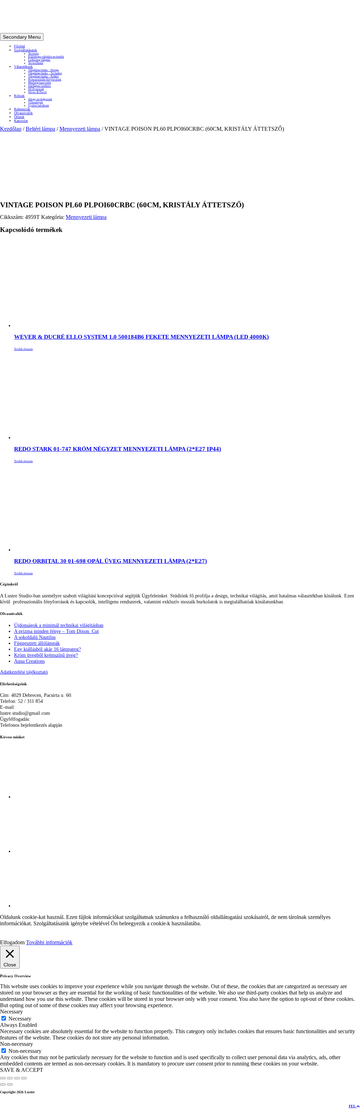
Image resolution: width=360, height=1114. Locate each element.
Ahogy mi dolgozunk (40, 99)
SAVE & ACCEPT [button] (21, 1070)
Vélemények (35, 102)
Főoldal (19, 46)
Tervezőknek (35, 63)
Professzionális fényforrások (44, 79)
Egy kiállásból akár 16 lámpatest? (47, 649)
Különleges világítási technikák (46, 56)
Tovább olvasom (23, 349)
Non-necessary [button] (16, 1044)
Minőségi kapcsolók (39, 82)
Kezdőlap (10, 129)
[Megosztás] (17, 1078)
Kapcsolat (21, 121)
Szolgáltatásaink (25, 50)
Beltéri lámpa (40, 129)
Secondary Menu (22, 37)
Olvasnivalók (23, 113)
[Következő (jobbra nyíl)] (10, 1084)
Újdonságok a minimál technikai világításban (58, 625)
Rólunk (19, 96)
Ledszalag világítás (39, 59)
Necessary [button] (11, 1012)
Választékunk (23, 67)
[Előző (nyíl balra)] (3, 1084)
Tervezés (33, 53)
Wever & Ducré (37, 92)
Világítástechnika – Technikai (45, 73)
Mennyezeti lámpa (79, 129)
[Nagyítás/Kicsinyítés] (3, 1078)
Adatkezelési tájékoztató (24, 672)
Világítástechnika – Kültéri (43, 76)
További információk (49, 942)
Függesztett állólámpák (37, 643)
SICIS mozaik (36, 89)
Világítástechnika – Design (43, 70)
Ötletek (19, 117)
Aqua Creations (29, 661)
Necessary (19, 1019)
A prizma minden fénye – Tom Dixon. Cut (56, 631)
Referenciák (22, 109)
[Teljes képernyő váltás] (10, 1078)
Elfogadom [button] (12, 942)
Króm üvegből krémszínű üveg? (46, 655)
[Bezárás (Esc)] (24, 1078)
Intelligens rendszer (39, 86)
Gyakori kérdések (38, 105)
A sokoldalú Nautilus (35, 637)
